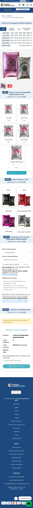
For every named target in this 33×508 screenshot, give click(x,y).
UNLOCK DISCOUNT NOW (16, 267)
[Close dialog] (30, 238)
